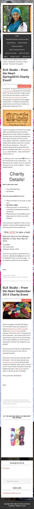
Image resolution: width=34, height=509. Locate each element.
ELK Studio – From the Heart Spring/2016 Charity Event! (16, 75)
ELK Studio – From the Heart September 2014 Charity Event (17, 290)
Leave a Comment (24, 86)
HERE (12, 232)
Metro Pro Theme (19, 504)
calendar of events (9, 362)
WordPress (18, 506)
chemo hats (6, 404)
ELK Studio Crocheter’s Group (15, 97)
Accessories (15, 402)
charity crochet (22, 277)
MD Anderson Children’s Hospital (18, 329)
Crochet (13, 404)
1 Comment (26, 300)
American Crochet (15, 331)
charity (13, 277)
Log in (24, 506)
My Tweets (6, 468)
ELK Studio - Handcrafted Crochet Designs (17, 19)
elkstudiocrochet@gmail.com (12, 493)
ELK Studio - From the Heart (20, 400)
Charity (13, 275)
